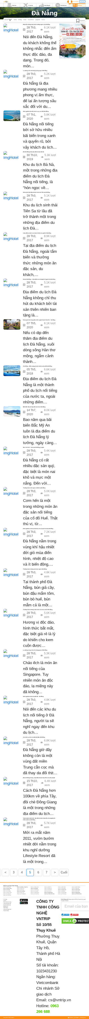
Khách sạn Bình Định (62, 887)
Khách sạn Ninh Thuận (7, 892)
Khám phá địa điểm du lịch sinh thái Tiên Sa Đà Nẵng (36, 192)
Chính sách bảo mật (7, 903)
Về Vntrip (5, 899)
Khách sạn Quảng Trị (7, 893)
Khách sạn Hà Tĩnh (20, 889)
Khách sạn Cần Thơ (20, 888)
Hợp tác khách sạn (7, 904)
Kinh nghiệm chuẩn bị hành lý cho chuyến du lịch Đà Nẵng (38, 528)
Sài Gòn (43, 19)
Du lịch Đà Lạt (31, 19)
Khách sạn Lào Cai (47, 891)
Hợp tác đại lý (6, 910)
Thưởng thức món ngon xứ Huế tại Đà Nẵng (34, 487)
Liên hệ (4, 900)
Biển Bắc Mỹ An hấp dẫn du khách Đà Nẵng (34, 406)
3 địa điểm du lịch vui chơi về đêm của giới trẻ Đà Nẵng (37, 233)
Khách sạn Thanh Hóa (35, 893)
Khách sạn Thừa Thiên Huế (49, 893)
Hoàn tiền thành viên (7, 909)
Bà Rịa (15, 19)
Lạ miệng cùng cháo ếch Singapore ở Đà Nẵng (35, 650)
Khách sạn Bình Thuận (7, 888)
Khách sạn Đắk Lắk (48, 888)
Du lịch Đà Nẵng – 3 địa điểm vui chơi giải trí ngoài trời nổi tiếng (39, 279)
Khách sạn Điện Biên (62, 888)
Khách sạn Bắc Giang (35, 887)
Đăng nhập (82, 1)
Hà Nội (25, 19)
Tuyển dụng (5, 907)
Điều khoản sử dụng (7, 902)
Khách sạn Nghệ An (61, 891)
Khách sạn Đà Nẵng (34, 888)
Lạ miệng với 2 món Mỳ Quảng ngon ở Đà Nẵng (35, 70)
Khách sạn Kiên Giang (76, 889)
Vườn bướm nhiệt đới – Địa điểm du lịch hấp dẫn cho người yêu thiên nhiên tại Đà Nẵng (39, 819)
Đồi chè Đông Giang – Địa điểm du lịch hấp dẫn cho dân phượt (39, 777)
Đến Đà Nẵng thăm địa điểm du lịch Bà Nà (33, 151)
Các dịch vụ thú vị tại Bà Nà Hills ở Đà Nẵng (34, 737)
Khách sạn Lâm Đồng (21, 891)
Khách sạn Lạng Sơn (34, 891)
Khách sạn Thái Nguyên (21, 893)
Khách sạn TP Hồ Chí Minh (76, 893)
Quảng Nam (37, 19)
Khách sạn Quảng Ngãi (62, 892)
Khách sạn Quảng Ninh (76, 892)
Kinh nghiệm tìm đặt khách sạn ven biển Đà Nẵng (36, 111)
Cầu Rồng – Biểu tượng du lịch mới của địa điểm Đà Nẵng (37, 366)
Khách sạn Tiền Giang (62, 893)
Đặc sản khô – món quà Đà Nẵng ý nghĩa (33, 447)
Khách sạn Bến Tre (47, 887)
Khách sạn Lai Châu (7, 891)
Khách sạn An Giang (7, 887)
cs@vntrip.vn (59, 1000)
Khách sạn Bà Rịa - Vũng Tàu (22, 887)
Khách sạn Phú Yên (20, 892)
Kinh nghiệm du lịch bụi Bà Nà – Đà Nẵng (33, 696)
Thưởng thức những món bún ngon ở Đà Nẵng (35, 569)
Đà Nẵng (20, 19)
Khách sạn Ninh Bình (75, 891)
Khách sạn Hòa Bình (48, 889)
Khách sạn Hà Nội (6, 889)
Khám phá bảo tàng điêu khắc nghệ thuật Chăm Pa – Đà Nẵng (39, 320)
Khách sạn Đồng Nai (75, 888)
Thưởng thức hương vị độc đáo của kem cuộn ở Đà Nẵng (37, 609)
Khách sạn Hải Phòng (35, 889)
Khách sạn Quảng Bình (35, 892)
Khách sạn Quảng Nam (48, 892)
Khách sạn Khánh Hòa (62, 889)
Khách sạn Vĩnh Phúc (7, 895)
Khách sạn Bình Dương (76, 887)
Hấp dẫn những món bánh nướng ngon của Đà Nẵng (36, 24)
